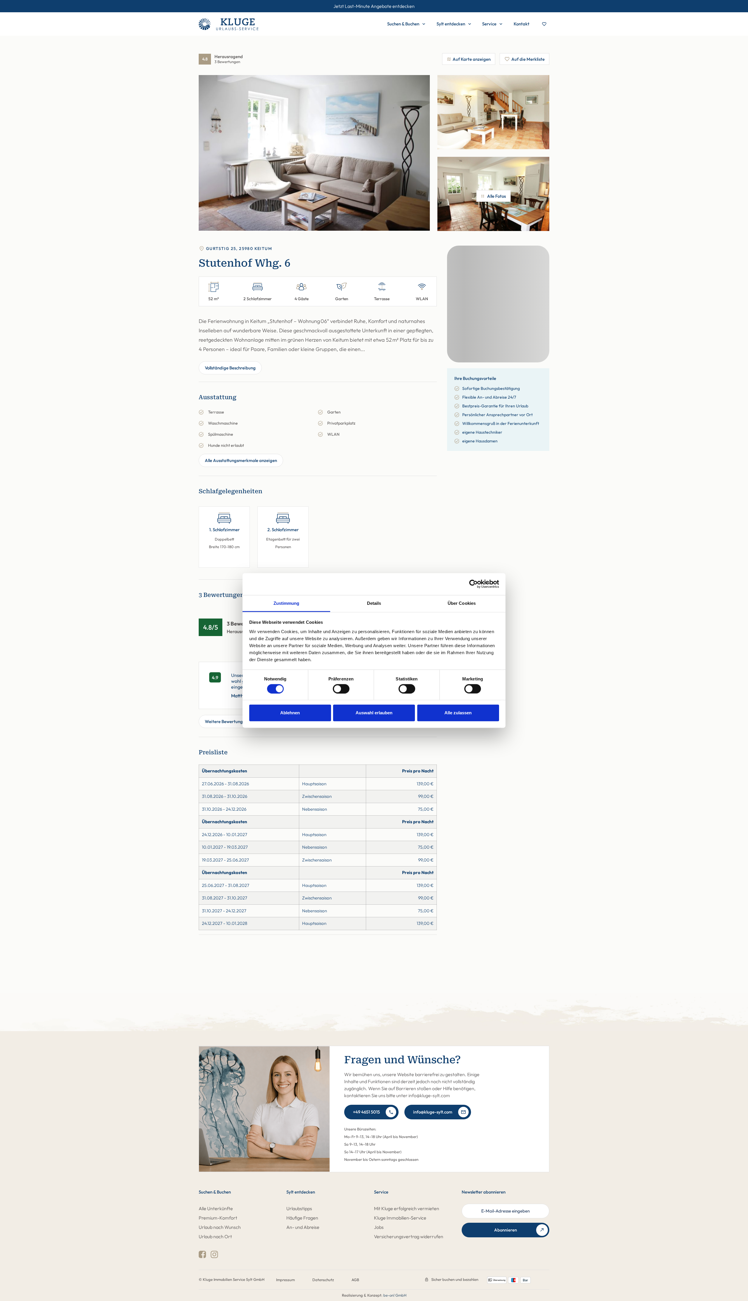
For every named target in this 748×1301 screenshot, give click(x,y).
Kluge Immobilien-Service (400, 1218)
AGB (355, 1279)
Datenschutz (323, 1279)
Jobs (379, 1227)
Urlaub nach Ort (215, 1236)
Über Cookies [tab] (462, 602)
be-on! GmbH (394, 1295)
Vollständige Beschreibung (230, 368)
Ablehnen (290, 712)
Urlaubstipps (299, 1208)
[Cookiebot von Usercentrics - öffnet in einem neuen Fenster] (473, 584)
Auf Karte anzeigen (472, 59)
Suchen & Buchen (403, 24)
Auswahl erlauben (374, 712)
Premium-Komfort (218, 1218)
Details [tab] (374, 602)
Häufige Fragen (302, 1218)
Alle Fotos (496, 196)
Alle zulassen (458, 712)
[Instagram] (214, 1254)
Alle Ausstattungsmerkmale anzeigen (241, 460)
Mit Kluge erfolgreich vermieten (406, 1208)
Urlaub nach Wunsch (220, 1227)
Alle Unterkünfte (216, 1208)
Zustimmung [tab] (286, 602)
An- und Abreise (302, 1227)
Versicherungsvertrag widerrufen (408, 1236)
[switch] (341, 688)
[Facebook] (202, 1254)
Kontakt (521, 24)
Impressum (285, 1279)
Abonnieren (505, 1230)
